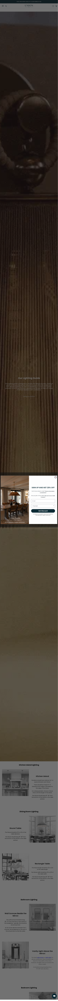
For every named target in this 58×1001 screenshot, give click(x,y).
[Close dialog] (56, 477)
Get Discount (43, 511)
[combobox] (42, 506)
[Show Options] (53, 506)
